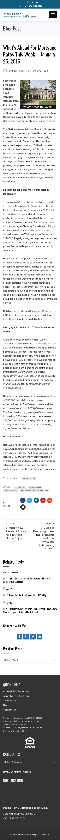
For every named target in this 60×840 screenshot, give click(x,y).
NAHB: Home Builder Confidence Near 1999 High (25, 595)
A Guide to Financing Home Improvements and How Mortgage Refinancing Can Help (43, 536)
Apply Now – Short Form (17, 696)
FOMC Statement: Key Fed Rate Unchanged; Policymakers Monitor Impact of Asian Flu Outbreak (30, 610)
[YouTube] (39, 636)
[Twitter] (33, 636)
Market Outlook (29, 478)
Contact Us (9, 709)
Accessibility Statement (16, 691)
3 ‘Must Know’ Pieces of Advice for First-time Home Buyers (16, 531)
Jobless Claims (35, 487)
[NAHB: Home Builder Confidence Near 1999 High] (8, 589)
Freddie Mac (20, 487)
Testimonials (10, 700)
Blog (5, 705)
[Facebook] (19, 636)
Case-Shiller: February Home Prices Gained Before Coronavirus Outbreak (26, 580)
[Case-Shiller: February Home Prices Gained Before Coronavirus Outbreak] (11, 572)
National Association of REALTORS (34, 490)
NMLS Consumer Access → (18, 772)
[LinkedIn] (26, 636)
